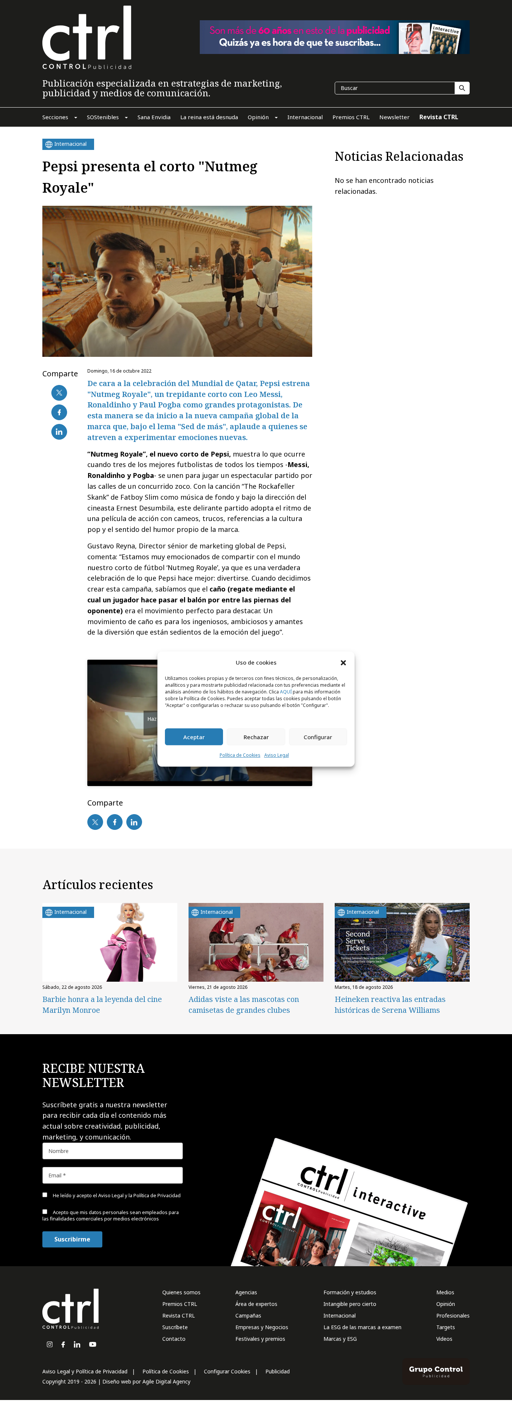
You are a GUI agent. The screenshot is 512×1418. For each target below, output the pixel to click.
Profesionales (453, 1315)
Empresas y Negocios (261, 1327)
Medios (445, 1292)
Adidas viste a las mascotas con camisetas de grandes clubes (244, 1004)
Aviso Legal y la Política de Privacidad (139, 1195)
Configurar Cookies (227, 1371)
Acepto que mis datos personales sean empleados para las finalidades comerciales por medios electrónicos (110, 1215)
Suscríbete (175, 1327)
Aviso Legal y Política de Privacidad (84, 1371)
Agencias (246, 1292)
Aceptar (194, 737)
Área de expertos (256, 1303)
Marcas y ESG (340, 1338)
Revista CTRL (178, 1315)
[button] (343, 662)
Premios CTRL (179, 1303)
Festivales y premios (260, 1338)
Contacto (174, 1338)
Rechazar (256, 737)
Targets (445, 1327)
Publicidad (277, 1371)
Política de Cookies (240, 755)
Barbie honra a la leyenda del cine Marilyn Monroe (102, 1004)
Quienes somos (181, 1292)
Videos (444, 1338)
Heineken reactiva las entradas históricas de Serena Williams (390, 1004)
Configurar (318, 737)
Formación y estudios (349, 1292)
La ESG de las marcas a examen (362, 1327)
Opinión (445, 1303)
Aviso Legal (276, 755)
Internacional (339, 1315)
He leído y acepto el (116, 1195)
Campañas (248, 1315)
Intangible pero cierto (349, 1303)
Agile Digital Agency (166, 1381)
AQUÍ (286, 692)
